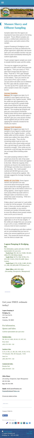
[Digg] (10, 423)
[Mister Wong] (18, 423)
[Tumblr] (24, 423)
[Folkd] (16, 423)
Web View (29, 433)
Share (5, 415)
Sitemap (10, 431)
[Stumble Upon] (21, 423)
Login (30, 431)
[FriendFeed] (30, 423)
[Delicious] (7, 423)
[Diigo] (27, 423)
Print (5, 431)
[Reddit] (13, 423)
